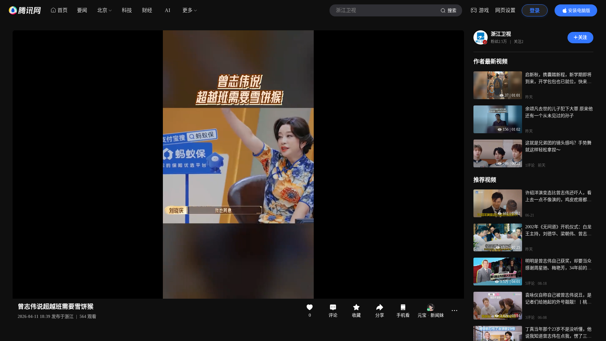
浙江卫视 (501, 34)
